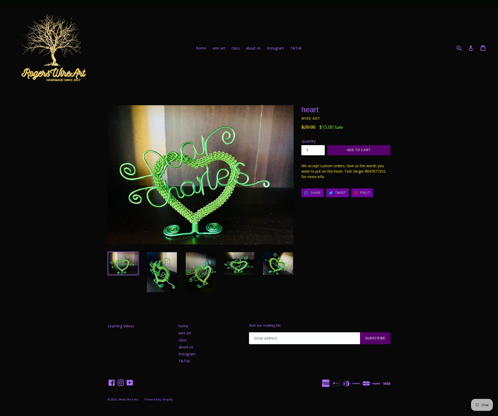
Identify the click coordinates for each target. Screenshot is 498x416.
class (235, 48)
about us (253, 48)
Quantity (308, 141)
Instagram (275, 48)
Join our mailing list (264, 325)
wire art (218, 48)
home (201, 48)
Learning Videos (121, 325)
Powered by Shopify (158, 399)
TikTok (296, 48)
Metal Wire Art (128, 399)
